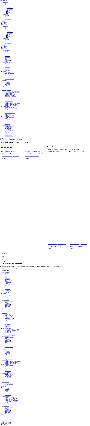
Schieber (4, 86)
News (3, 21)
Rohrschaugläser (8, 129)
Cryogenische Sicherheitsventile (11, 108)
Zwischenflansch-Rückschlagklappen (12, 92)
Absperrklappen (5, 97)
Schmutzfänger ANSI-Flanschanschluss (12, 105)
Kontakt (4, 23)
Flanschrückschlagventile (10, 93)
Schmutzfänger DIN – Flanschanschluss (12, 103)
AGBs (3, 421)
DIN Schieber (7, 87)
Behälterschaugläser (9, 130)
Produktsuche (14, 268)
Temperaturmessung (9, 63)
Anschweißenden (8, 74)
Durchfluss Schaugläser (9, 126)
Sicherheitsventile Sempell (10, 109)
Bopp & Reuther (8, 60)
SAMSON (9, 13)
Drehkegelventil (8, 121)
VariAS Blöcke (8, 68)
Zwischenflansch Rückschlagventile (12, 91)
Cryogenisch (7, 75)
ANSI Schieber (8, 88)
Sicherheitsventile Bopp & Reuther (11, 110)
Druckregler (7, 124)
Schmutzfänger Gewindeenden (11, 104)
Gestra (6, 54)
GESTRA (9, 10)
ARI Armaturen (10, 8)
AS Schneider (7, 56)
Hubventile (7, 118)
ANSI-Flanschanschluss (9, 79)
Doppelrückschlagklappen (10, 95)
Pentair (6, 61)
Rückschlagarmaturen (9, 136)
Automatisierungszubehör (10, 117)
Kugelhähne (4, 71)
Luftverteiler (7, 67)
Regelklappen (7, 119)
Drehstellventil (8, 122)
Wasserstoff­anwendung (9, 17)
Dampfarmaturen (5, 133)
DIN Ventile (7, 84)
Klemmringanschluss (9, 78)
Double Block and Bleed (10, 76)
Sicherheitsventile (5, 106)
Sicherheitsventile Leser (9, 107)
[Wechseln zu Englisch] (4, 24)
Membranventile (8, 83)
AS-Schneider (10, 9)
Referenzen (7, 5)
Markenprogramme (6, 50)
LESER (8, 11)
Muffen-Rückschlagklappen (10, 96)
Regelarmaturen (5, 116)
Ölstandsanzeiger (8, 131)
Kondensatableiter (8, 135)
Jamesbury (7, 52)
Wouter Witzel (7, 53)
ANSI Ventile (7, 85)
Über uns (6, 3)
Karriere (6, 4)
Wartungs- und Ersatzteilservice (11, 112)
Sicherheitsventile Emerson (10, 113)
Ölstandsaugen (8, 128)
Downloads (4, 22)
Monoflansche (7, 69)
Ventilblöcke (7, 70)
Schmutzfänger (5, 102)
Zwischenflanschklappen (10, 98)
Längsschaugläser (8, 127)
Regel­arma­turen (8, 19)
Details (4, 158)
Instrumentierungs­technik (7, 62)
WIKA (6, 58)
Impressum (4, 424)
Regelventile (7, 82)
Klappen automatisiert (9, 101)
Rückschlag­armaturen (6, 90)
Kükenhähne (4, 80)
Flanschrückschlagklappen (10, 94)
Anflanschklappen (8, 99)
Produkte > (5, 139)
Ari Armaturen (8, 57)
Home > (1, 139)
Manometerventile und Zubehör (11, 65)
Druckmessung (8, 64)
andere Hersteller (8, 114)
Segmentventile (8, 120)
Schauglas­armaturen (6, 125)
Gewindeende (7, 72)
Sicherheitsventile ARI (9, 115)
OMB (8, 12)
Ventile (3, 81)
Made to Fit (7, 15)
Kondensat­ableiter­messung (10, 16)
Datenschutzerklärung (6, 422)
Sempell (6, 59)
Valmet (6, 51)
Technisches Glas (8, 132)
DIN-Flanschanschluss (9, 73)
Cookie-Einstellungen (6, 423)
